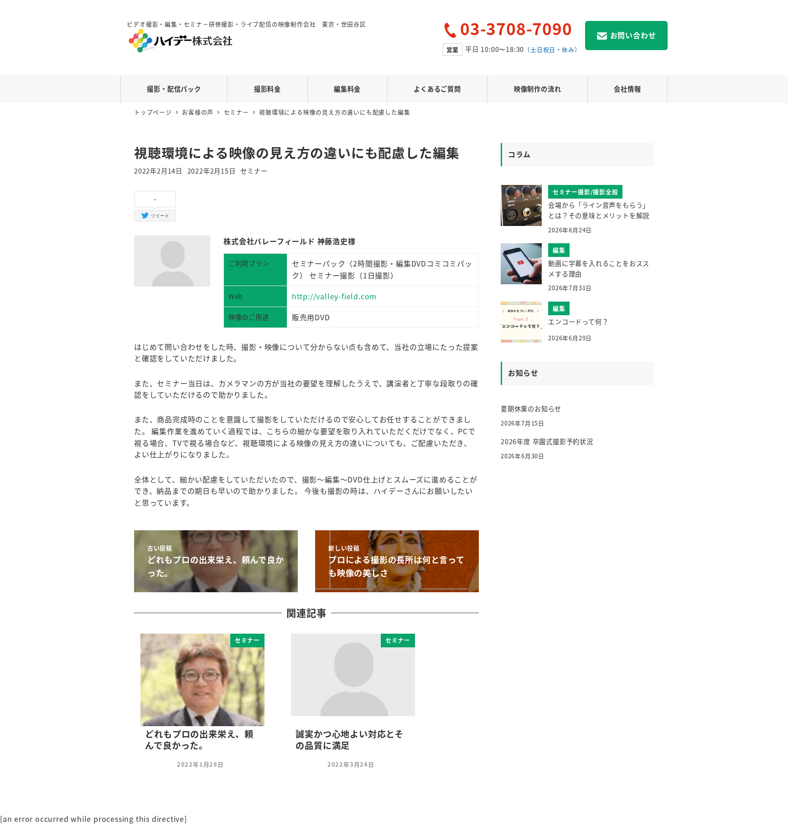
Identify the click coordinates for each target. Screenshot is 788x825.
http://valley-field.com (334, 296)
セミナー (253, 170)
